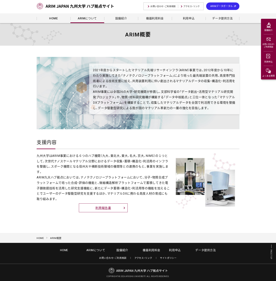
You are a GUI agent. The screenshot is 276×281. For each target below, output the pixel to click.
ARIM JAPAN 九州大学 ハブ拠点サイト (75, 6)
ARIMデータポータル (221, 6)
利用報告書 (103, 207)
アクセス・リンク (191, 6)
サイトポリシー (168, 258)
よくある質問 (268, 75)
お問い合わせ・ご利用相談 (163, 6)
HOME (40, 238)
